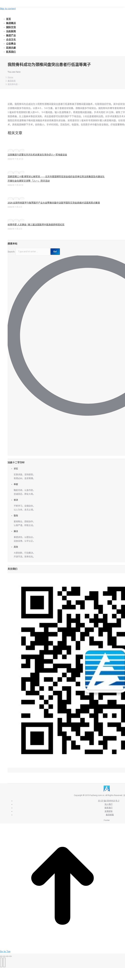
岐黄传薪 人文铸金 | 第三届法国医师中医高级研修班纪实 (36, 224)
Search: (11, 251)
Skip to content (8, 8)
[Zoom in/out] (10, 956)
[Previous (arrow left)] (1, 962)
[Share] (4, 956)
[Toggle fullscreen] (7, 956)
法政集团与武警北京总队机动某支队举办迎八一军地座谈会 (37, 155)
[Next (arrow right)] (4, 962)
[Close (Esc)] (1, 956)
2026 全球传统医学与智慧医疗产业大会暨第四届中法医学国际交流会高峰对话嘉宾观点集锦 (54, 203)
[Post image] (16, 150)
